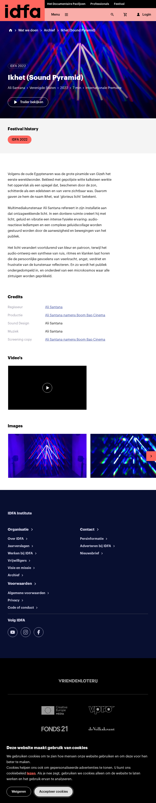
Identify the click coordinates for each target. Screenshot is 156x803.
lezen (31, 773)
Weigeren (19, 791)
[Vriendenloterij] (78, 681)
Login (146, 14)
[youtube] (12, 632)
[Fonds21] (54, 728)
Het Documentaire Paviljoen (66, 4)
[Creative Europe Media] (54, 710)
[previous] (5, 456)
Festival (119, 4)
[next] (151, 456)
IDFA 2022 (19, 139)
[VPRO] (102, 710)
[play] (47, 388)
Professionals (99, 4)
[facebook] (38, 632)
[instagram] (25, 632)
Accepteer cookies (53, 791)
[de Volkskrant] (102, 728)
